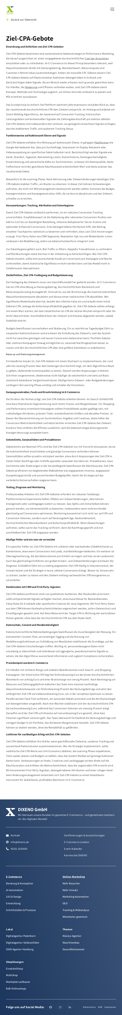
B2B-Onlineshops (16, 988)
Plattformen (101, 142)
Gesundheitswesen (74, 949)
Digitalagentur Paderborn (21, 936)
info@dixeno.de (19, 842)
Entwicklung (13, 903)
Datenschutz (89, 1007)
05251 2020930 (18, 848)
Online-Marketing (74, 876)
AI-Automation (14, 890)
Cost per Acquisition (97, 58)
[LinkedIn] (69, 1007)
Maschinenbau (71, 942)
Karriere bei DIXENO (75, 855)
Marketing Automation (76, 896)
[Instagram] (60, 1007)
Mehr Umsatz (70, 890)
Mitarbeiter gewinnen (75, 916)
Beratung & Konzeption (19, 883)
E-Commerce (14, 876)
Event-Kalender (73, 848)
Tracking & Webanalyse (76, 910)
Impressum (110, 1007)
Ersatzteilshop (14, 968)
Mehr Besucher (71, 883)
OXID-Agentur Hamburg (19, 949)
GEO (65, 903)
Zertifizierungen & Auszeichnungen (84, 835)
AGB (100, 1007)
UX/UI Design (13, 896)
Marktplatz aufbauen (18, 982)
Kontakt (15, 835)
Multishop (12, 975)
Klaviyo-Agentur (72, 936)
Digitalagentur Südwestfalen (22, 942)
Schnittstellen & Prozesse (21, 910)
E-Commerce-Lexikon (76, 842)
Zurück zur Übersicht (24, 19)
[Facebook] (50, 1007)
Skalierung (31, 87)
